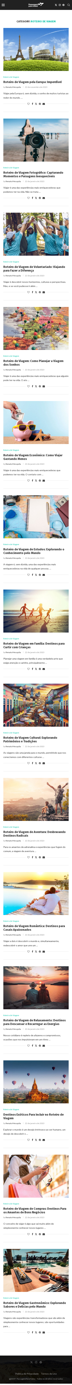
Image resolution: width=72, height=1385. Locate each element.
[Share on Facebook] (32, 103)
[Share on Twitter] (36, 103)
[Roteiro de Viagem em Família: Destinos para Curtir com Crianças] (36, 611)
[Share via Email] (44, 103)
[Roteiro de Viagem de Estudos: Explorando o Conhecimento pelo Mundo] (36, 516)
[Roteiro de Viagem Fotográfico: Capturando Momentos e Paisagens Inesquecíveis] (36, 140)
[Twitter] (56, 5)
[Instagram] (60, 5)
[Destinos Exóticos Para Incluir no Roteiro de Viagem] (36, 1081)
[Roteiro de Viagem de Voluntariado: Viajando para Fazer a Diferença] (36, 234)
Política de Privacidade (27, 1373)
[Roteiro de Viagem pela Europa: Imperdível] (36, 49)
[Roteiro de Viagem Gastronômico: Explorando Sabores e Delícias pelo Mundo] (36, 1270)
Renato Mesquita (13, 87)
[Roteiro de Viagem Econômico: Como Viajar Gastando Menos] (36, 422)
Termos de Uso (49, 1373)
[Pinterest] (63, 5)
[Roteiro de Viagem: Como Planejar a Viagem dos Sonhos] (36, 328)
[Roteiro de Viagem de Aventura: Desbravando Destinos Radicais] (36, 799)
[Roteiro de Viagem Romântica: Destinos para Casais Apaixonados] (36, 893)
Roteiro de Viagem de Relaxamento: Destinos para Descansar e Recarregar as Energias (34, 1022)
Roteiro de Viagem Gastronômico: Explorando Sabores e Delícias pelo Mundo (34, 1304)
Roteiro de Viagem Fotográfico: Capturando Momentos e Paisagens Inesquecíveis (33, 174)
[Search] (68, 5)
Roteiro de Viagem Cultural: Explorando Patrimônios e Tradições (30, 739)
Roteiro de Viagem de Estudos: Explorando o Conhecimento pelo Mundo (33, 551)
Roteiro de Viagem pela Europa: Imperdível (32, 82)
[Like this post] (28, 103)
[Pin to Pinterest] (40, 103)
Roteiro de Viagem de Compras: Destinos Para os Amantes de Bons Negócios (34, 1210)
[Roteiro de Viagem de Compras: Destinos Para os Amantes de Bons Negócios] (36, 1176)
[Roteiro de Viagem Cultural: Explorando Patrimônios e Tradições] (36, 705)
